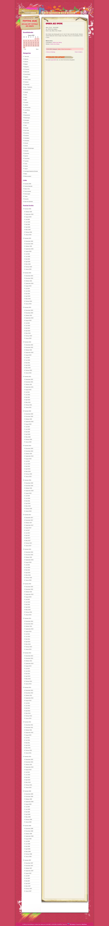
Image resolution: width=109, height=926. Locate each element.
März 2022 (28, 367)
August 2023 (28, 320)
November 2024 (29, 278)
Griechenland (27, 89)
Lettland (26, 105)
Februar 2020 (29, 439)
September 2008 (29, 836)
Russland (26, 135)
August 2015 (28, 596)
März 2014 (28, 644)
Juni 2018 (28, 498)
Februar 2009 (29, 819)
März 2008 (28, 851)
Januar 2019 (28, 476)
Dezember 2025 (29, 241)
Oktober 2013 (29, 660)
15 (35, 42)
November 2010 (29, 762)
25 (26, 45)
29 (35, 45)
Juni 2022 (28, 360)
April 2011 (28, 745)
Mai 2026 (28, 224)
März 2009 (28, 816)
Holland (26, 92)
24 (24, 45)
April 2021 (28, 399)
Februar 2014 (29, 646)
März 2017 (28, 540)
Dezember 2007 (29, 863)
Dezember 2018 (29, 483)
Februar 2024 (29, 301)
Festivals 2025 (27, 238)
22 (35, 44)
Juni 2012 (28, 705)
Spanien (26, 155)
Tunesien (26, 161)
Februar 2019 (29, 474)
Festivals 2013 (27, 652)
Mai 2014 (28, 639)
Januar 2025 (28, 269)
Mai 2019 (28, 466)
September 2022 (29, 352)
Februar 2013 (29, 681)
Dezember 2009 (29, 794)
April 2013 (28, 676)
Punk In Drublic (78, 52)
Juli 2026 (28, 219)
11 (26, 42)
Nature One (27, 188)
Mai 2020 (28, 431)
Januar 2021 (28, 407)
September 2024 (29, 283)
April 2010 (28, 779)
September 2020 (29, 421)
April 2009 (28, 814)
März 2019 (28, 471)
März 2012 (28, 713)
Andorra (26, 61)
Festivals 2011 (27, 722)
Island (25, 97)
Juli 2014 (28, 634)
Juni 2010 (28, 774)
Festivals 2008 (27, 825)
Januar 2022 (28, 372)
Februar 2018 (29, 508)
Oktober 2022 (29, 350)
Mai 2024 (28, 293)
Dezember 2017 (29, 517)
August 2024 (28, 286)
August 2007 (28, 873)
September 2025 (29, 248)
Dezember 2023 (29, 310)
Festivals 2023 (27, 307)
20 (31, 44)
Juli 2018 (28, 495)
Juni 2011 (28, 740)
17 (24, 44)
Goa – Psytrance (28, 87)
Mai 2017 (28, 535)
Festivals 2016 (27, 549)
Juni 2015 (28, 602)
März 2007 (28, 886)
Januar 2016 (28, 580)
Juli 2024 (28, 288)
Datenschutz (71, 12)
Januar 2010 (28, 787)
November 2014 (29, 623)
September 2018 (29, 490)
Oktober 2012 (29, 695)
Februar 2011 (29, 750)
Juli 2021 (28, 392)
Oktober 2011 (29, 730)
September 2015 (29, 594)
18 (26, 44)
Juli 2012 (28, 703)
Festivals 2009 (27, 791)
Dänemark (26, 71)
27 (31, 45)
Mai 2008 (28, 846)
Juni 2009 (28, 809)
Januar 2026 (28, 234)
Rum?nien (26, 130)
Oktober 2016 (29, 557)
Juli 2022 (28, 357)
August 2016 (28, 562)
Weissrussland (27, 176)
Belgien (26, 64)
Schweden (26, 140)
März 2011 (28, 747)
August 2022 (28, 355)
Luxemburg (27, 110)
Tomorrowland (27, 191)
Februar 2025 (29, 266)
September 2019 (29, 456)
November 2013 (29, 658)
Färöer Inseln (27, 79)
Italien (59, 49)
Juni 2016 (28, 567)
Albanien (26, 59)
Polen (25, 125)
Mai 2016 (28, 570)
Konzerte (26, 199)
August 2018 (28, 493)
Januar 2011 (28, 753)
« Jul (25, 49)
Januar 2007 (28, 891)
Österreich (26, 122)
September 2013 (29, 663)
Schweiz (26, 143)
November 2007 (29, 865)
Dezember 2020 (29, 414)
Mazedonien (27, 115)
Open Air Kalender (28, 201)
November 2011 (29, 727)
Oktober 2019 (29, 453)
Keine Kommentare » (66, 49)
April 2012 (28, 710)
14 (33, 42)
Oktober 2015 (29, 591)
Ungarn (26, 168)
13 (31, 42)
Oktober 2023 (29, 315)
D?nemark (26, 69)
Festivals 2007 (27, 860)
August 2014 (28, 631)
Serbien (26, 145)
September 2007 (29, 870)
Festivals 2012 (27, 687)
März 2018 (28, 506)
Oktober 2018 (29, 488)
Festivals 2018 (27, 480)
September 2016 (29, 559)
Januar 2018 (28, 511)
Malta (25, 112)
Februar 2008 (29, 854)
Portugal (26, 127)
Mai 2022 (28, 362)
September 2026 (29, 214)
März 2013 (28, 678)
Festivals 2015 (27, 583)
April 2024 (28, 296)
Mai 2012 (28, 708)
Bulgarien (26, 66)
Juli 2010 (28, 772)
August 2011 (28, 735)
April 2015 (28, 607)
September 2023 (29, 318)
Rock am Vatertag (51, 52)
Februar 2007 (29, 888)
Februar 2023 (29, 335)
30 (38, 45)
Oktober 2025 (29, 246)
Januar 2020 (28, 442)
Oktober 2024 (29, 280)
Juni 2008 (28, 843)
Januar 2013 (28, 683)
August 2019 (28, 458)
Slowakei (26, 150)
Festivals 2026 (27, 183)
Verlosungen (27, 193)
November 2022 (29, 347)
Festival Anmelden (54, 12)
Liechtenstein (27, 107)
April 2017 (28, 538)
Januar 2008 (28, 856)
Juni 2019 (28, 463)
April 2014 (28, 641)
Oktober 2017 (29, 522)
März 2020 (28, 437)
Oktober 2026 (29, 211)
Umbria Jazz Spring (57, 42)
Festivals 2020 (27, 411)
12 (28, 42)
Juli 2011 (28, 737)
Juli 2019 (28, 461)
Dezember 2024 (29, 275)
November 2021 (29, 381)
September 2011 (29, 732)
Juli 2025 (28, 254)
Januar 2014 (28, 649)
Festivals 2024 (27, 272)
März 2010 (28, 782)
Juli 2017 (28, 530)
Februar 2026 (29, 232)
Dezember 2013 (29, 655)
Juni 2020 (28, 429)
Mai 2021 (28, 397)
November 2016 (29, 554)
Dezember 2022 (29, 344)
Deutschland (27, 74)
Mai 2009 (28, 811)
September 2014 (29, 628)
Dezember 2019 (29, 448)
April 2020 (28, 434)
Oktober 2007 (29, 868)
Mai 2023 (28, 328)
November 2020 (29, 416)
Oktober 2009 (29, 799)
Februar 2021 (29, 404)
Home (46, 12)
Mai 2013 (28, 673)
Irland (25, 94)
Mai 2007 (28, 881)
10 (24, 42)
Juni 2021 (28, 394)
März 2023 (28, 333)
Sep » (37, 49)
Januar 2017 (28, 545)
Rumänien (26, 133)
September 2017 (29, 525)
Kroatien (26, 102)
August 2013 (28, 666)
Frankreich (26, 84)
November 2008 (29, 831)
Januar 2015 (28, 614)
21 (33, 44)
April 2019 (28, 468)
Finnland (26, 82)
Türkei (25, 163)
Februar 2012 (29, 715)
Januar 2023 (28, 338)
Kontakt (63, 12)
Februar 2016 (29, 577)
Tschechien (27, 158)
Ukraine (26, 166)
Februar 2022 (29, 370)
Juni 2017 (28, 532)
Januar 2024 (28, 303)
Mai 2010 (28, 777)
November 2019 (29, 451)
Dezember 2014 (29, 621)
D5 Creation (72, 924)
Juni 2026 (28, 222)
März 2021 (28, 402)
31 (24, 47)
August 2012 (28, 700)
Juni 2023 (28, 325)
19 (28, 44)
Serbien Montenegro (29, 148)
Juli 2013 (28, 668)
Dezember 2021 (29, 379)
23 (38, 44)
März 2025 (28, 264)
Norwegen (26, 120)
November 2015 (29, 589)
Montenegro (27, 117)
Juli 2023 (28, 323)
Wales (25, 173)
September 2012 (29, 698)
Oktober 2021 (29, 384)
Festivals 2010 (27, 756)
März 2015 (28, 609)
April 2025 (28, 261)
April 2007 (28, 883)
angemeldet (53, 59)
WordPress (84, 924)
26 (28, 45)
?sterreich (26, 56)
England (26, 76)
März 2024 (28, 298)
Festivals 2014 (27, 618)
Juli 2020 (28, 426)
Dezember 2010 (29, 759)
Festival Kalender (28, 186)
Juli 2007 (28, 875)
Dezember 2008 (29, 828)
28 (33, 45)
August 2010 (28, 769)
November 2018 (29, 485)
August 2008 (28, 838)
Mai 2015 (28, 604)
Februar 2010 (29, 785)
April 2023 (28, 330)
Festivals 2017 (27, 514)
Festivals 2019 (27, 445)
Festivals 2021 (27, 376)
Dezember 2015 (29, 586)
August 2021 (28, 389)
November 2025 (29, 243)
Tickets (26, 196)
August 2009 (28, 804)
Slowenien (26, 153)
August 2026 (28, 216)
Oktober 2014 (29, 626)
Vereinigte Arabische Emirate (31, 171)
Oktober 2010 (29, 764)
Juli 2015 (28, 599)
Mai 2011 (28, 742)
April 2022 (28, 365)
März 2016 (28, 575)
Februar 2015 (29, 612)
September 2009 (29, 801)
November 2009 (29, 796)
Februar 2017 (29, 543)
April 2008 (28, 849)
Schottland (26, 138)
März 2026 (28, 229)
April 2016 (28, 572)
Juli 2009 (28, 806)
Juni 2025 (28, 256)
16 (38, 42)
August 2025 (28, 251)
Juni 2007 (28, 878)
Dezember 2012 (29, 690)
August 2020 (28, 424)
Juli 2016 (28, 564)
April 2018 (28, 503)
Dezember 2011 (29, 724)
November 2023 (29, 312)
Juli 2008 (28, 841)
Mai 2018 (28, 500)
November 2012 (29, 692)
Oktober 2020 (29, 419)
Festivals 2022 (27, 342)
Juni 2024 (28, 291)
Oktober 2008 (29, 833)
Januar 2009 (28, 822)
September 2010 (29, 767)
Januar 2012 (28, 718)
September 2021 (29, 387)
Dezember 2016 (29, 552)
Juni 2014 (28, 636)
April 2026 (28, 227)
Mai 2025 (28, 259)
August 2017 (28, 527)
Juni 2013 (28, 671)
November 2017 (29, 520)
